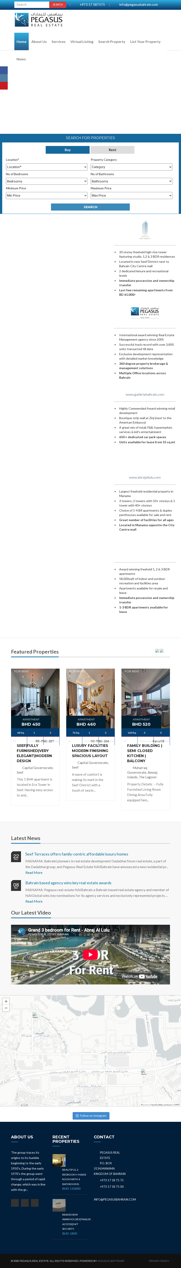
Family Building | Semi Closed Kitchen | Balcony (144, 753)
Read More (33, 872)
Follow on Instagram (93, 1115)
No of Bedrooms (17, 174)
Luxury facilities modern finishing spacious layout (90, 751)
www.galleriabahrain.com (145, 394)
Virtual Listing (81, 41)
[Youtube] (4, 86)
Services (59, 41)
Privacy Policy (159, 1260)
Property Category (104, 159)
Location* (12, 159)
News (21, 59)
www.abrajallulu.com (145, 477)
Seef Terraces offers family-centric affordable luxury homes (76, 854)
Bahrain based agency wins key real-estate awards (68, 882)
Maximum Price (101, 188)
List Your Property (145, 41)
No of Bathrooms (102, 174)
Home (21, 41)
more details (35, 686)
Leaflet (145, 1105)
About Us (39, 41)
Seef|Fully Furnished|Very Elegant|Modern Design (34, 753)
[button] (36, 1017)
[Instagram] (4, 78)
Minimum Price (16, 188)
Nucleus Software (111, 1260)
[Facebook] (4, 70)
